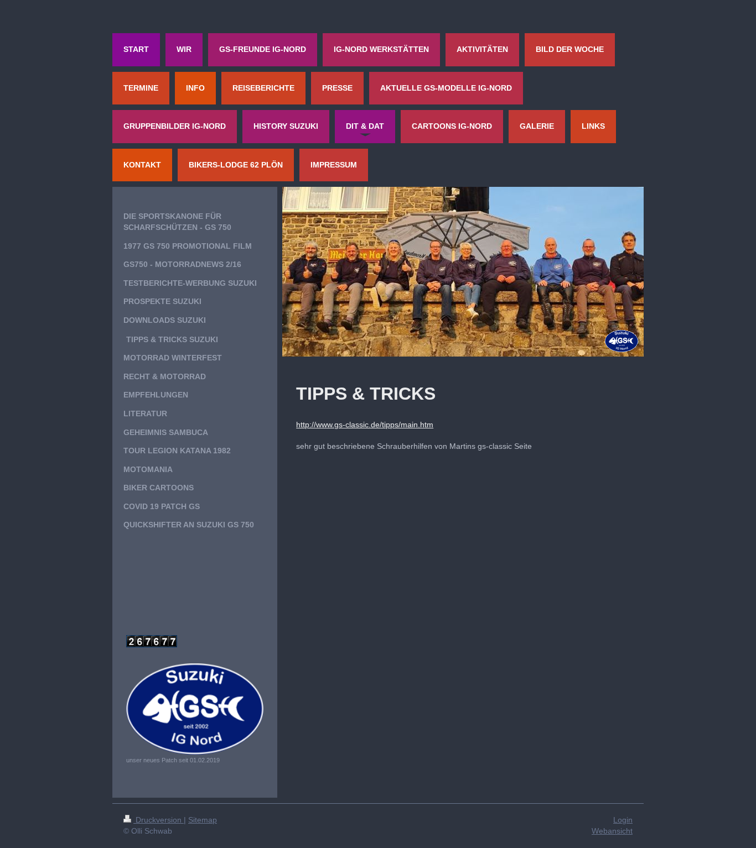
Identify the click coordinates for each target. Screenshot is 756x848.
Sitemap (202, 819)
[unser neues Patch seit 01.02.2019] (194, 709)
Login (623, 819)
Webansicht (612, 830)
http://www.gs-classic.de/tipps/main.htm (364, 424)
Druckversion (158, 819)
